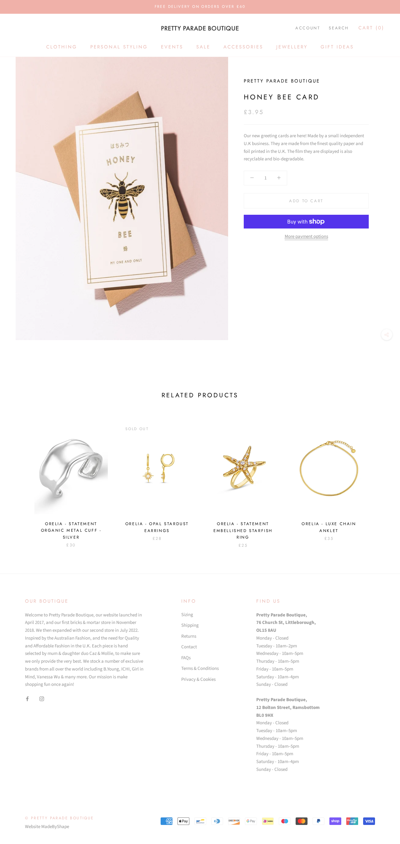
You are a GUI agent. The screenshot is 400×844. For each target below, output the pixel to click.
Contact (189, 647)
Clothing (61, 46)
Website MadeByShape (47, 826)
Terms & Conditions (200, 668)
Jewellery (292, 46)
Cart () (371, 27)
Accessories (243, 46)
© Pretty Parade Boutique (59, 818)
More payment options (306, 236)
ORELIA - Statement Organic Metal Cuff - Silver (71, 530)
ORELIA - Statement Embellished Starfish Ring (242, 530)
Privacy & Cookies (198, 679)
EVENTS (172, 46)
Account (307, 28)
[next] (380, 478)
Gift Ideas (337, 46)
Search (339, 28)
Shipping (190, 625)
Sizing (187, 614)
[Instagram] (41, 699)
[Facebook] (27, 699)
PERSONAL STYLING (119, 46)
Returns (188, 636)
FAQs (186, 658)
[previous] (19, 478)
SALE (203, 46)
